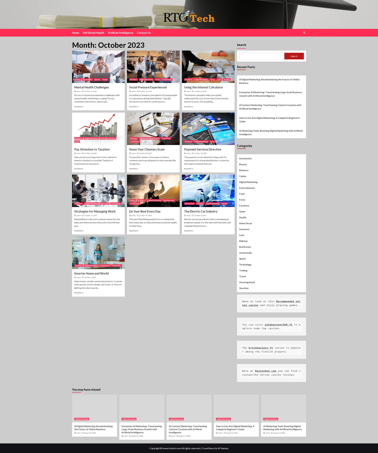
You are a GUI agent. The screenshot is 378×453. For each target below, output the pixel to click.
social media (87, 79)
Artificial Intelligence (120, 32)
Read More (78, 107)
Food (242, 193)
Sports (97, 79)
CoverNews (208, 448)
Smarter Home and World (91, 273)
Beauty (132, 200)
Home (75, 32)
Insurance (111, 138)
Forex (157, 79)
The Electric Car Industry (200, 211)
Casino (242, 176)
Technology (245, 264)
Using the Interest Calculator (203, 87)
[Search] (304, 32)
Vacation (244, 288)
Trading (227, 79)
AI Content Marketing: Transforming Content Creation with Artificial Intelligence (270, 107)
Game (242, 211)
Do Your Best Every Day (145, 211)
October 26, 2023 (200, 91)
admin (78, 91)
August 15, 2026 (232, 433)
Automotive (189, 204)
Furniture (244, 205)
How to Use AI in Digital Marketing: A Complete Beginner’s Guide (269, 120)
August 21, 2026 (90, 433)
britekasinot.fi (261, 347)
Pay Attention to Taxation (92, 149)
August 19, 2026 (137, 436)
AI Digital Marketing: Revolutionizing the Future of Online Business (269, 81)
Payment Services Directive (202, 149)
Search (241, 45)
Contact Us (144, 32)
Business (133, 79)
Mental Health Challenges (91, 87)
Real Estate (104, 204)
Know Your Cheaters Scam (147, 149)
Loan (219, 79)
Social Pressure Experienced (148, 87)
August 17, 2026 (184, 436)
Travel (104, 79)
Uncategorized (247, 282)
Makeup (243, 241)
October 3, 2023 (200, 215)
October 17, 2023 (90, 215)
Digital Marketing (146, 79)
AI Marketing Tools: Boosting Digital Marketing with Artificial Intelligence (271, 132)
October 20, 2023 (145, 153)
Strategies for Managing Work (95, 211)
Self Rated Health (93, 32)
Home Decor (105, 266)
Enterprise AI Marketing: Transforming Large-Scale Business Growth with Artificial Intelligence (270, 94)
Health (77, 79)
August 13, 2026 (279, 433)
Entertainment (168, 200)
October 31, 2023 (90, 91)
